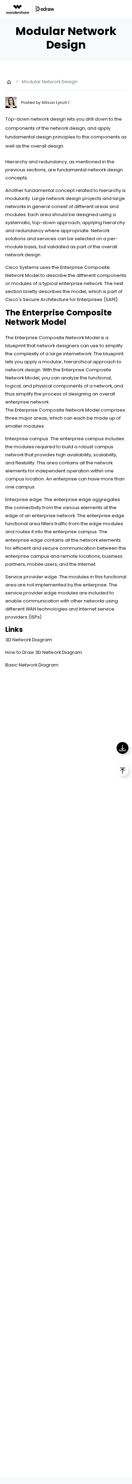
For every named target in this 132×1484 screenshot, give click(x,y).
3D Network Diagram (28, 640)
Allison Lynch (55, 102)
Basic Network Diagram (31, 665)
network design (63, 198)
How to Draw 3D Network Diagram (43, 652)
